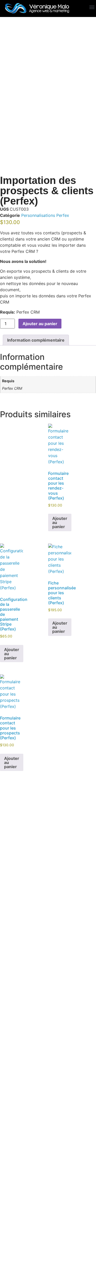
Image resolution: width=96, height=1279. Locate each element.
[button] (92, 7)
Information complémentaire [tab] (36, 340)
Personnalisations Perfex (45, 215)
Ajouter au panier (40, 323)
